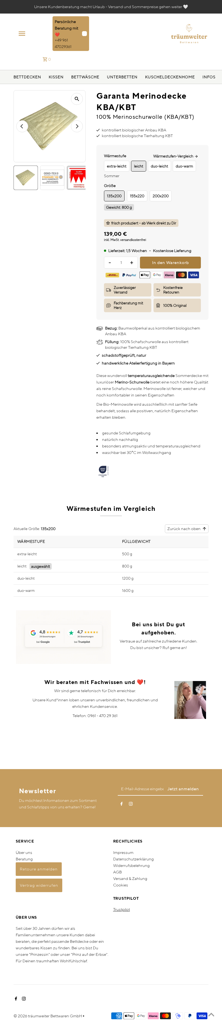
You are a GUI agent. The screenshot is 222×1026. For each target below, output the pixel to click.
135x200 (114, 196)
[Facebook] (121, 805)
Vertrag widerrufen (39, 885)
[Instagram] (131, 805)
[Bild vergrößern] (77, 99)
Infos (209, 77)
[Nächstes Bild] (77, 126)
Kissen (56, 77)
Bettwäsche (85, 77)
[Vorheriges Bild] (22, 126)
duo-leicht (26, 578)
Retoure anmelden (39, 869)
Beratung (24, 859)
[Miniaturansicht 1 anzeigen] (26, 178)
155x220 (137, 196)
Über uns (24, 852)
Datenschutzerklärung (133, 859)
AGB (117, 872)
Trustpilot (121, 909)
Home (188, 77)
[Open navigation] (33, 33)
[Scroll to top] (211, 1015)
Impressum (123, 852)
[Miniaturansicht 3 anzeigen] (79, 178)
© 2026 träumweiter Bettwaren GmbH (48, 1016)
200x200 (161, 196)
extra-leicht (27, 554)
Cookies (120, 885)
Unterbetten (122, 77)
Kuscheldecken (163, 77)
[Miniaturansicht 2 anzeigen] (52, 178)
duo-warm (26, 590)
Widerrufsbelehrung (131, 865)
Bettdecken (27, 77)
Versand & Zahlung (130, 878)
